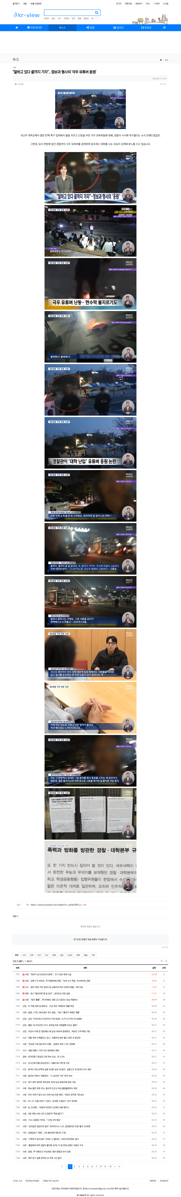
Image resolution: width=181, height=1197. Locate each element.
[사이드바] (164, 27)
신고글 (165, 4)
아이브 (46, 18)
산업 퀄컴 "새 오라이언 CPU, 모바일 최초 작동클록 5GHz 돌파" (50, 1025)
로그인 (118, 4)
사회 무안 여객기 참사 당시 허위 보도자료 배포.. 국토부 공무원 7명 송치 (53, 1095)
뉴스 (166, 60)
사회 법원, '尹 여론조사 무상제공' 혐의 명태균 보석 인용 (47, 1152)
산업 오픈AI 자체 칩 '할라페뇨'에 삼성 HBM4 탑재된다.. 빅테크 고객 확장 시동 (56, 1031)
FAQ (148, 4)
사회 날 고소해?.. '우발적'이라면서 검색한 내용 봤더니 (46, 1107)
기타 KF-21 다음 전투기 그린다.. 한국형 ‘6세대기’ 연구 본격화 (50, 1101)
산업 (61, 955)
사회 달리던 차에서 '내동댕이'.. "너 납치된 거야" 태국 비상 (47, 1076)
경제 (79, 18)
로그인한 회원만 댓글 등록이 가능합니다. (91, 939)
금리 (53, 18)
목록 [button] (164, 84)
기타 (93, 955)
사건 (39, 955)
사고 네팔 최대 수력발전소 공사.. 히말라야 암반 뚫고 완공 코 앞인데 (51, 1038)
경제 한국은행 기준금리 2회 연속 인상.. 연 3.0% (44, 1057)
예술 (85, 955)
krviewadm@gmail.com (100, 1189)
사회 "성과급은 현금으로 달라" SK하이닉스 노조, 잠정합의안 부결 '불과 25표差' (57, 1126)
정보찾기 (138, 4)
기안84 (66, 18)
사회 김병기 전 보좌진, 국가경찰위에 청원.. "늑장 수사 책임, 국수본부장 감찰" (57, 981)
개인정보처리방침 (32, 1181)
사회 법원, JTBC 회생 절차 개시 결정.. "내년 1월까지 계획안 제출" (51, 1012)
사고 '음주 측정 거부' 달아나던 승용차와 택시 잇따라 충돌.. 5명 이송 (53, 987)
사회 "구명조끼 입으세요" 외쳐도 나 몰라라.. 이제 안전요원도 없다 (51, 1139)
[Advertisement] (90, 42)
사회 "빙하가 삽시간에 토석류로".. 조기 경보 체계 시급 (47, 974)
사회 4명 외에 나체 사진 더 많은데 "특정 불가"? (43, 1113)
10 (110, 1166)
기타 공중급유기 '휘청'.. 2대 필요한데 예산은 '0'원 (44, 1133)
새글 (25, 4)
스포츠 (69, 955)
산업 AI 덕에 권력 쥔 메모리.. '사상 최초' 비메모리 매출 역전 (48, 1006)
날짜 (154, 968)
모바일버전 (164, 1181)
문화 (78, 955)
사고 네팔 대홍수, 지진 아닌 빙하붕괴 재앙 (41, 1050)
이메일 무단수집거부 (51, 1181)
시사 (24, 955)
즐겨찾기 (16, 4)
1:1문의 (156, 4)
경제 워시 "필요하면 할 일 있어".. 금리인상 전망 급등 (47, 993)
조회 (164, 968)
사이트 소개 (17, 1181)
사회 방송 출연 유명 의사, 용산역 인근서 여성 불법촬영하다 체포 (50, 1088)
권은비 (86, 18)
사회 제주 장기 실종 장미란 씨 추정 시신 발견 (42, 1158)
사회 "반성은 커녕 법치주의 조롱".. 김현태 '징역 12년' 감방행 (49, 1044)
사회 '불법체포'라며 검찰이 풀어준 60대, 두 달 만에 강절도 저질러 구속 (53, 1145)
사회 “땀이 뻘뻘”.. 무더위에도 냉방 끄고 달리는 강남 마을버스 (51, 1000)
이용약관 (152, 1181)
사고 (59, 18)
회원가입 (128, 4)
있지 (73, 18)
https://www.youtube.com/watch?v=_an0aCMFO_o (58, 905)
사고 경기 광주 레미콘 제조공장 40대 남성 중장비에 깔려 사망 (49, 1082)
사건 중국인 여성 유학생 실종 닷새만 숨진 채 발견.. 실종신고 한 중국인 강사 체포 (57, 1069)
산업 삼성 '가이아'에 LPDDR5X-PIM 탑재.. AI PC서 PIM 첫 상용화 (52, 1019)
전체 (16, 955)
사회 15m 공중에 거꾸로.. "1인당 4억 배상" (42, 1120)
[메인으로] (17, 27)
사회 (31, 955)
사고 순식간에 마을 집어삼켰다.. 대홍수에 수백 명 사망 (46, 1063)
